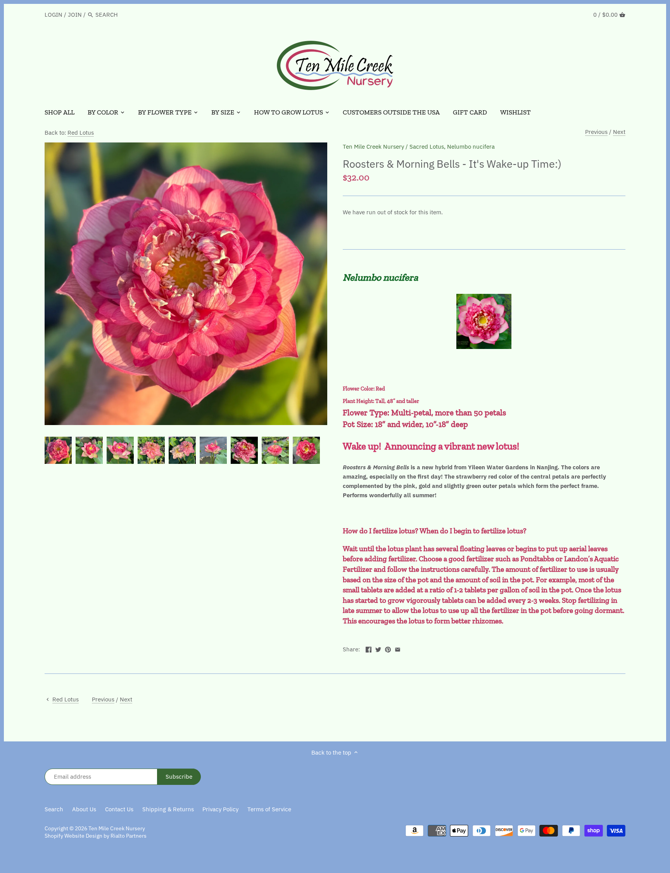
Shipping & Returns (168, 809)
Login (53, 14)
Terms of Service (269, 809)
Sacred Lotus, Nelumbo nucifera (452, 146)
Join (75, 14)
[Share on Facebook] (368, 648)
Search (54, 809)
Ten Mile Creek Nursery (373, 146)
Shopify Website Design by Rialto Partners (96, 835)
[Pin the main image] (388, 648)
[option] (58, 450)
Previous (596, 131)
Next (619, 131)
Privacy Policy (220, 809)
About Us (84, 809)
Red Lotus (80, 132)
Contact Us (119, 809)
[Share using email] (398, 648)
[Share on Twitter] (378, 648)
